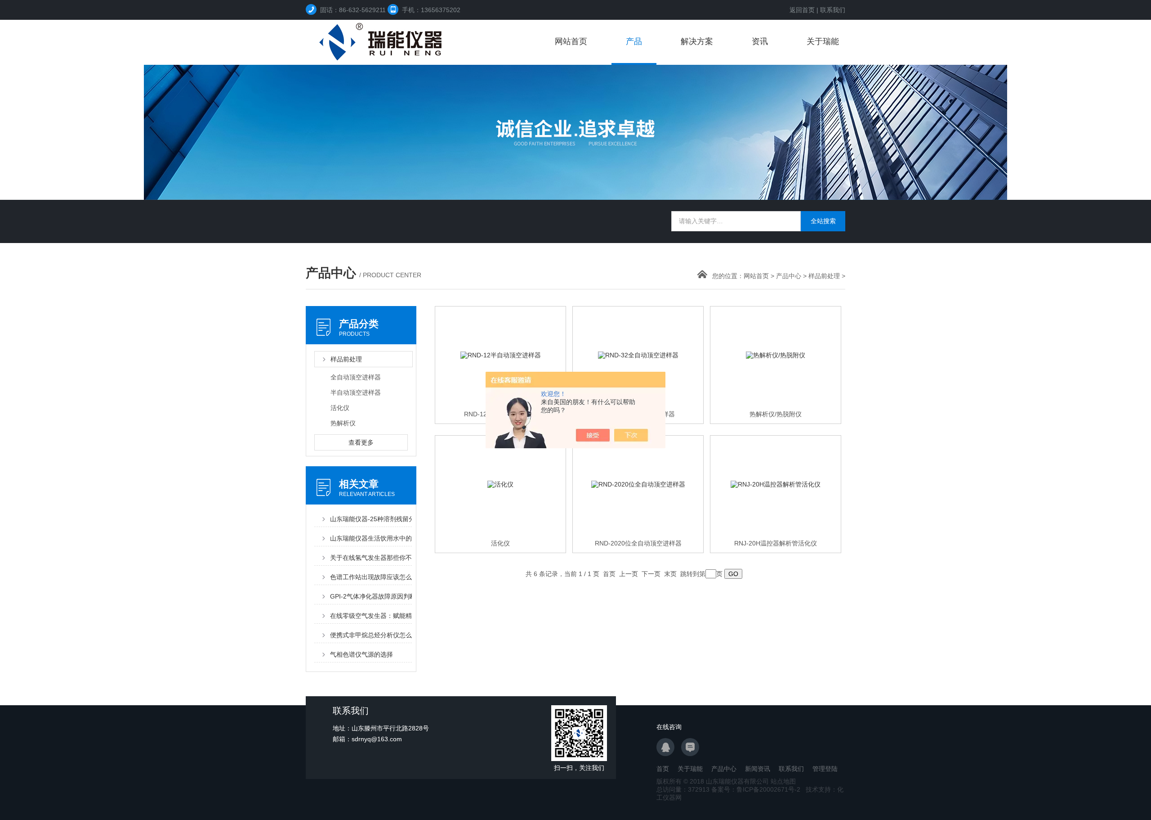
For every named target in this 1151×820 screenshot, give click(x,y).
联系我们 (832, 10)
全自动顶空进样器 (355, 377)
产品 (634, 41)
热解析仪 (343, 423)
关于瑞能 (823, 41)
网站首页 (571, 41)
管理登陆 (825, 768)
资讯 (760, 41)
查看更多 (361, 442)
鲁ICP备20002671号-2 (768, 789)
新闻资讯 (757, 768)
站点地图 (783, 781)
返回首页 (802, 10)
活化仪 (339, 407)
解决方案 (697, 41)
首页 (662, 768)
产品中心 (788, 275)
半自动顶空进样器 (355, 392)
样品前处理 (824, 275)
